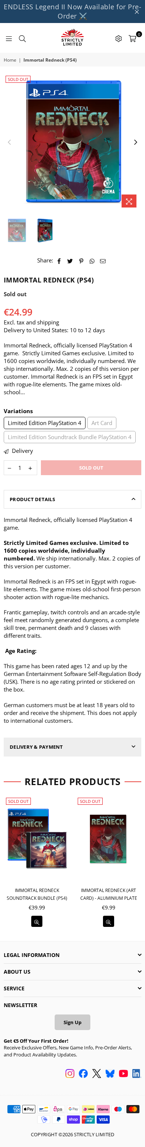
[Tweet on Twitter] (70, 260)
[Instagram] (69, 1074)
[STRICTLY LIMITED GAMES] (72, 38)
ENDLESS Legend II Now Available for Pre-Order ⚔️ (72, 11)
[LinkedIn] (136, 1074)
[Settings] (118, 37)
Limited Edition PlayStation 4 (44, 423)
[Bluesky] (110, 1074)
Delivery (21, 450)
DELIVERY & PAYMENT (36, 747)
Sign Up (72, 1022)
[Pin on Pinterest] (81, 260)
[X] (96, 1074)
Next (135, 142)
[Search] (22, 37)
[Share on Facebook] (59, 260)
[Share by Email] (103, 260)
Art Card (101, 423)
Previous (9, 142)
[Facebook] (83, 1074)
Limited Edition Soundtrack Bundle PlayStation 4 (70, 437)
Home (10, 60)
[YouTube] (123, 1074)
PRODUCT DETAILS (32, 499)
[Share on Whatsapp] (92, 260)
